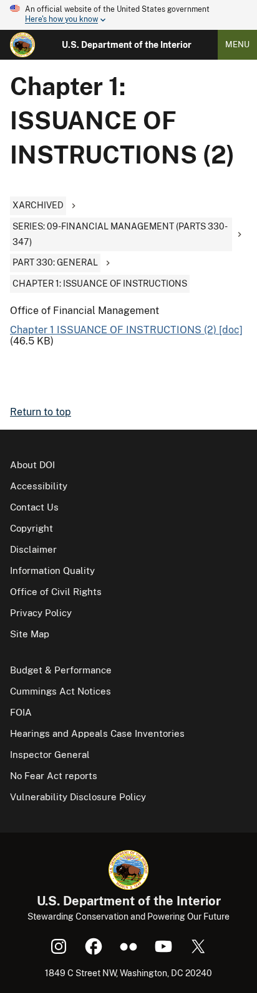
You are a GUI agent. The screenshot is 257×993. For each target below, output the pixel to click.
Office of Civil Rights (56, 591)
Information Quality (52, 570)
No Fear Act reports (53, 775)
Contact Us (34, 507)
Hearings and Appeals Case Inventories (97, 733)
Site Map (29, 634)
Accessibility (38, 486)
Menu (237, 44)
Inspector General (50, 754)
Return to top (40, 412)
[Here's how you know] (128, 15)
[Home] (22, 44)
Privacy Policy (41, 612)
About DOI (32, 465)
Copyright (31, 528)
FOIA (21, 712)
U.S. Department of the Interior (127, 45)
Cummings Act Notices (60, 691)
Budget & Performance (61, 670)
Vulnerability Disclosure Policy (78, 797)
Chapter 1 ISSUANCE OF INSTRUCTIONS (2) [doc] (126, 330)
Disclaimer (33, 549)
